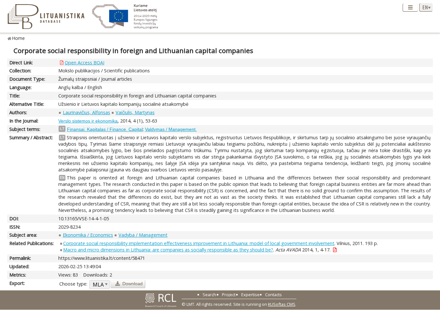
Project (228, 294)
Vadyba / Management (143, 235)
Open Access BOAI (84, 62)
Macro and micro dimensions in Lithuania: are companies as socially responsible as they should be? (168, 250)
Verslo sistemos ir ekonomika (88, 120)
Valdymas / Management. (171, 129)
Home (18, 38)
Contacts (273, 294)
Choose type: (73, 284)
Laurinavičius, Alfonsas (86, 112)
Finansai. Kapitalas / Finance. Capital (105, 129)
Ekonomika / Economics (88, 235)
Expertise (250, 294)
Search (209, 294)
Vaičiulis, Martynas (135, 112)
